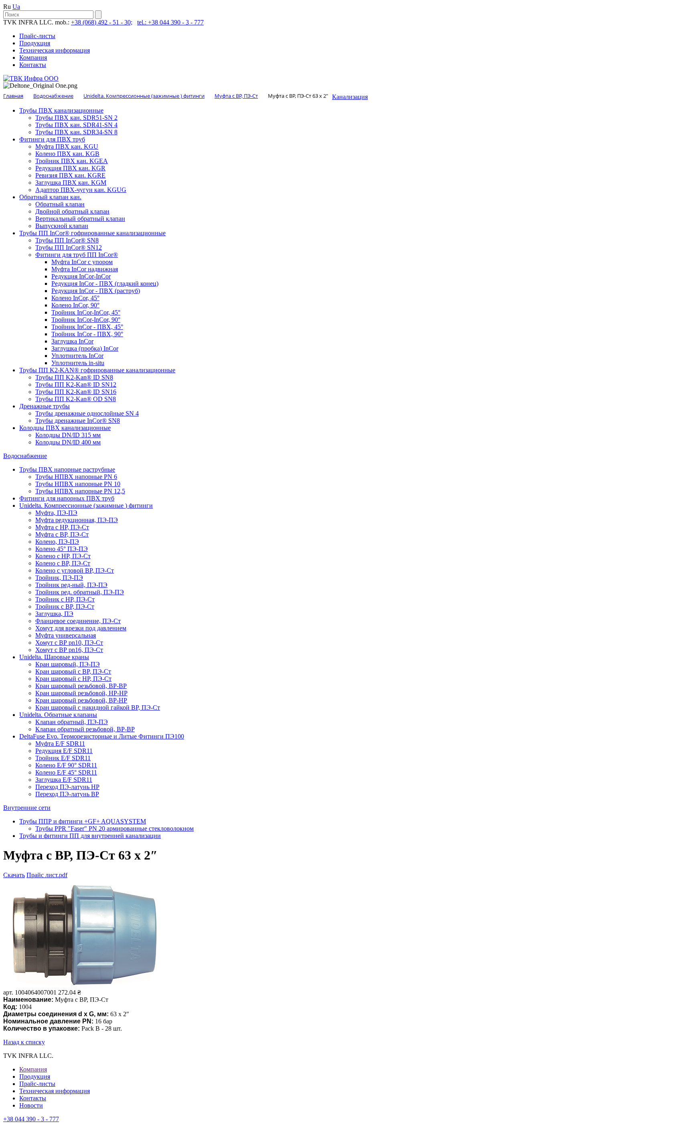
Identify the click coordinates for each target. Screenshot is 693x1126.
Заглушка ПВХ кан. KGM (70, 182)
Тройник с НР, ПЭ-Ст (65, 599)
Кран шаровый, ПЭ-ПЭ (67, 664)
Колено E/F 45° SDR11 (66, 772)
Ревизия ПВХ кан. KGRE (70, 175)
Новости (31, 1105)
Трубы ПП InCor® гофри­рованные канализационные (92, 233)
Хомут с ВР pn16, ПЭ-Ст (69, 649)
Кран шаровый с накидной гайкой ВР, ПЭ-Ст (97, 707)
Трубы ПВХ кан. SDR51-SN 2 (76, 117)
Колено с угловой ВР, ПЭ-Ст (74, 570)
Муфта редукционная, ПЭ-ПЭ (76, 520)
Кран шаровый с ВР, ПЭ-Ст (73, 671)
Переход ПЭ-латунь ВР (67, 794)
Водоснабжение (25, 455)
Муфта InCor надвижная (84, 269)
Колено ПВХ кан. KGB (67, 153)
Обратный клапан (60, 204)
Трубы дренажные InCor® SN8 (77, 420)
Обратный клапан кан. (50, 197)
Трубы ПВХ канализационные (61, 110)
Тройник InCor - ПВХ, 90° (87, 334)
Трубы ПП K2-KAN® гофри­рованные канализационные (97, 370)
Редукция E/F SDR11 (64, 750)
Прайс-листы (37, 35)
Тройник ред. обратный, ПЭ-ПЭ (79, 592)
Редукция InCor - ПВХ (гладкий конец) (104, 283)
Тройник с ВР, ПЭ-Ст (64, 606)
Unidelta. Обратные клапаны (58, 714)
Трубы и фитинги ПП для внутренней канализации (90, 835)
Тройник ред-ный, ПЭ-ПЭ (71, 584)
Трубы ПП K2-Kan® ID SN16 (75, 391)
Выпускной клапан (61, 225)
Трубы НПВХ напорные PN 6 (76, 476)
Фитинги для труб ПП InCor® (76, 254)
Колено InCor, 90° (75, 305)
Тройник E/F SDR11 (63, 758)
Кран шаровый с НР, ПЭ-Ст (73, 678)
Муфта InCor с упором (82, 261)
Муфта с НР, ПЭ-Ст (62, 527)
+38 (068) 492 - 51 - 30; (101, 22)
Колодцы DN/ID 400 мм (68, 442)
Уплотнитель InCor (77, 355)
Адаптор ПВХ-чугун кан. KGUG (80, 189)
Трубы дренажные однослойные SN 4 (87, 413)
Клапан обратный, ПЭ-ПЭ (71, 721)
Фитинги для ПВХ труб (52, 139)
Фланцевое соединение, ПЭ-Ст (78, 620)
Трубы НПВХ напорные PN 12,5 (80, 491)
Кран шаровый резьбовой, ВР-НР (81, 700)
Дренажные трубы (44, 406)
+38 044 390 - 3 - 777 (31, 1119)
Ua (16, 6)
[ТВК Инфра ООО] (31, 78)
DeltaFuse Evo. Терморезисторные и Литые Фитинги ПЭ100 (101, 736)
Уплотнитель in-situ (77, 362)
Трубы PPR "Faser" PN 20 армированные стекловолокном (114, 828)
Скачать (14, 875)
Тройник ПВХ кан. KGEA (71, 160)
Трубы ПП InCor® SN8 (67, 240)
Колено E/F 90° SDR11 (66, 765)
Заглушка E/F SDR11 (63, 779)
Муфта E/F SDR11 (60, 743)
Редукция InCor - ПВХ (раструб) (95, 290)
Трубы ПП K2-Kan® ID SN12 (75, 384)
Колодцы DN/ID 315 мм (68, 435)
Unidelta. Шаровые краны (54, 657)
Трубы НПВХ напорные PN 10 (77, 483)
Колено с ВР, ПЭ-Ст (62, 563)
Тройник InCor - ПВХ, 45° (87, 326)
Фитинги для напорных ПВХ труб (66, 498)
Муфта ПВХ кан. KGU (66, 146)
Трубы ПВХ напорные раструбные (67, 469)
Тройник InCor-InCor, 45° (85, 312)
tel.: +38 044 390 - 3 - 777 (170, 22)
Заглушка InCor (72, 341)
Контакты (32, 64)
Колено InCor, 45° (75, 298)
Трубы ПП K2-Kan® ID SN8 (74, 377)
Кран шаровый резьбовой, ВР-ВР (81, 685)
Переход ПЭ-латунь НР (67, 786)
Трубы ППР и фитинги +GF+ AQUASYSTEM (82, 821)
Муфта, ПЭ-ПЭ (56, 512)
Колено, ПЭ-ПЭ (57, 541)
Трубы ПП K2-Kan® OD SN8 (75, 399)
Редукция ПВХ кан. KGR (70, 168)
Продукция (34, 43)
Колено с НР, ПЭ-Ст (63, 556)
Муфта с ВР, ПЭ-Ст (62, 534)
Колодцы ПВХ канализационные (65, 427)
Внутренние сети (27, 807)
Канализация (350, 96)
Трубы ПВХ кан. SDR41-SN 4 (76, 124)
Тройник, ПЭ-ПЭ (59, 577)
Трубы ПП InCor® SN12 (68, 247)
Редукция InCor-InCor (81, 276)
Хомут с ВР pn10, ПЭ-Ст (69, 642)
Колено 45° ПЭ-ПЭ (61, 548)
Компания (33, 57)
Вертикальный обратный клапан (80, 218)
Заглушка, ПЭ (54, 613)
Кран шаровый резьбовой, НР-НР (81, 693)
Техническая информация (54, 50)
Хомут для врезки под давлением (80, 628)
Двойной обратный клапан (72, 211)
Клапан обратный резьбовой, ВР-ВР (85, 729)
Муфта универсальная (65, 635)
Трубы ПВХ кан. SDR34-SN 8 (76, 132)
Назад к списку (24, 1042)
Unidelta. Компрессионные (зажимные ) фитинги (86, 505)
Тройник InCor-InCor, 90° (85, 319)
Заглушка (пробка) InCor (84, 348)
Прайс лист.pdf (46, 875)
